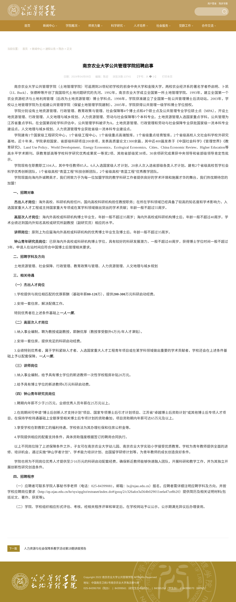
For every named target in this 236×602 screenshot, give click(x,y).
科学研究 (117, 25)
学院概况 (71, 25)
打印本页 (167, 76)
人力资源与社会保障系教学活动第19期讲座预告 (55, 548)
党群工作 (185, 25)
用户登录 (212, 3)
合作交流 (208, 25)
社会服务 (162, 25)
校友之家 (128, 36)
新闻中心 (49, 25)
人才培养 (139, 25)
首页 (27, 25)
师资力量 (94, 25)
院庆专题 (223, 3)
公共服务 (105, 36)
